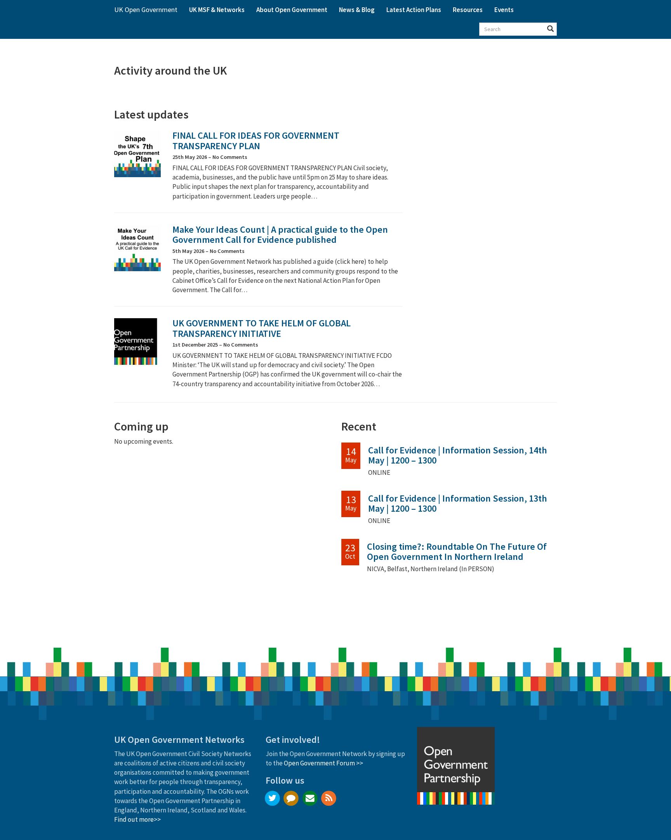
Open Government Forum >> (323, 763)
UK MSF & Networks (217, 9)
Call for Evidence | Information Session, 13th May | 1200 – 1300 (457, 503)
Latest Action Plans (413, 9)
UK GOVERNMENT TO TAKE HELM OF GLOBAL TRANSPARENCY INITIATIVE (261, 328)
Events (504, 9)
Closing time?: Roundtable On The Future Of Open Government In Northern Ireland (457, 551)
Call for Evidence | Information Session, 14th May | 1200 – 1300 (457, 455)
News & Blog (357, 9)
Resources (468, 9)
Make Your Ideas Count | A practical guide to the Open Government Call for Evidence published (280, 234)
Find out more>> (137, 819)
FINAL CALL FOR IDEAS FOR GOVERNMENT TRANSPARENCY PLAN (255, 140)
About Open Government (291, 9)
